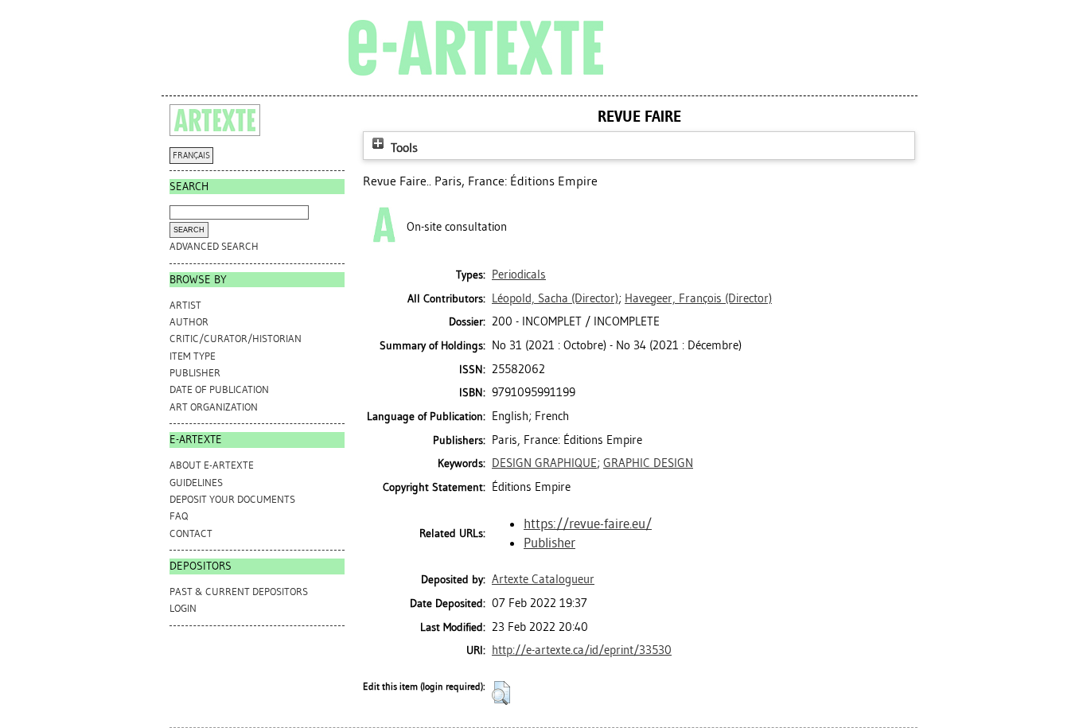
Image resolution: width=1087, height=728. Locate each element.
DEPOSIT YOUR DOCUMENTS (232, 499)
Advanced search (214, 246)
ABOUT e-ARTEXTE (211, 465)
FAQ (178, 516)
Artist (185, 305)
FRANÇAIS (191, 155)
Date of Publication (219, 389)
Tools (403, 147)
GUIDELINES (196, 483)
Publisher (194, 373)
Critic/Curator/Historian (235, 339)
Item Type (192, 356)
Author (188, 322)
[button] (501, 693)
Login (183, 608)
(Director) (555, 298)
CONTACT (190, 533)
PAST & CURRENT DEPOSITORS (238, 592)
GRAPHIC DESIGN (648, 463)
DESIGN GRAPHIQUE (544, 463)
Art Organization (213, 407)
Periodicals (519, 274)
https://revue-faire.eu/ (588, 523)
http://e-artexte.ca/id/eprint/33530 (582, 650)
